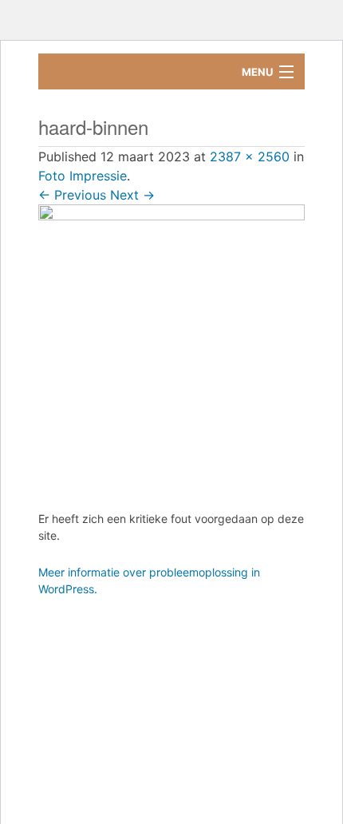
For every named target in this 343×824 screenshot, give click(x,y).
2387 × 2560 (250, 156)
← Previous (72, 195)
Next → (132, 195)
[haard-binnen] (171, 346)
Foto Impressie (82, 176)
